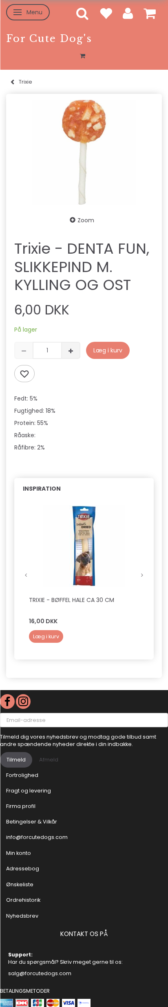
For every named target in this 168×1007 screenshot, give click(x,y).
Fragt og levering (28, 790)
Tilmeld (16, 760)
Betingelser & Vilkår (31, 821)
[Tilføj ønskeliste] (24, 373)
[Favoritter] (105, 13)
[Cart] (149, 13)
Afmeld (48, 760)
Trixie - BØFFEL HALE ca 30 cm (71, 600)
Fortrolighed (22, 775)
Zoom (85, 220)
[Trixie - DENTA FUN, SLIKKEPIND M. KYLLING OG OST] (84, 152)
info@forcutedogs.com (37, 837)
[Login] (128, 13)
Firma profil (20, 806)
